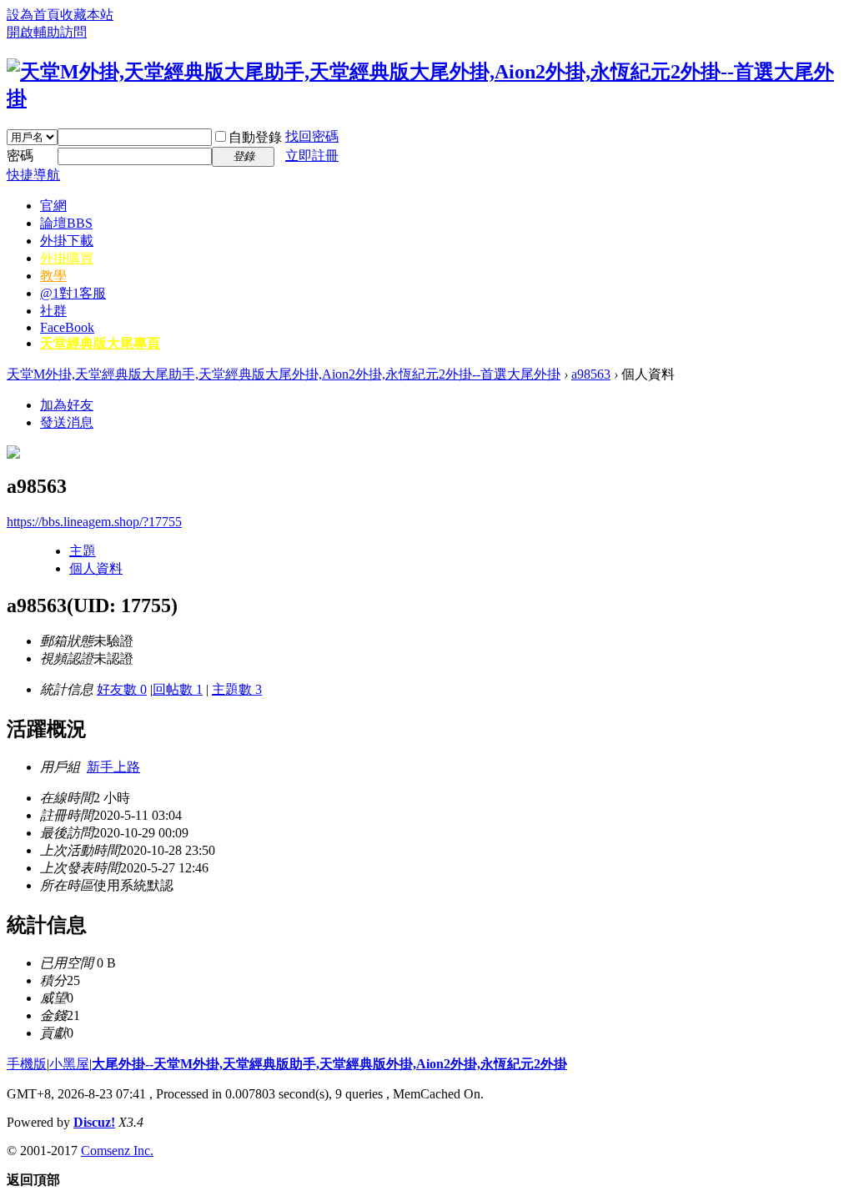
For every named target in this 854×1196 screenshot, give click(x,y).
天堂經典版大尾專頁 (100, 343)
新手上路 (113, 767)
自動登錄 (255, 137)
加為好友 (66, 405)
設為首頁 (33, 15)
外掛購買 (66, 258)
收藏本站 (86, 15)
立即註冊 (312, 155)
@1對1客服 (73, 293)
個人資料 (96, 568)
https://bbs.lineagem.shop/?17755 (94, 522)
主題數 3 (237, 689)
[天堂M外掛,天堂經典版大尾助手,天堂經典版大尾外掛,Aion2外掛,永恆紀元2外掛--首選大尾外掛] (427, 98)
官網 (53, 205)
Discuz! (94, 1122)
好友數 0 (122, 689)
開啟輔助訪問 (47, 32)
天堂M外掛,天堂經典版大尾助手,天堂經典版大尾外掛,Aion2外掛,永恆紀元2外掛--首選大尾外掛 (283, 374)
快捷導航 (33, 175)
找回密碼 (312, 136)
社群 (53, 311)
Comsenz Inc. (117, 1150)
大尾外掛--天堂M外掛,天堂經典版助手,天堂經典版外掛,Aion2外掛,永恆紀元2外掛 (329, 1064)
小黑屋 (69, 1064)
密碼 (20, 155)
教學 (53, 276)
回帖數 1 (178, 689)
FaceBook (67, 327)
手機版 (27, 1064)
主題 (82, 551)
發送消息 (66, 422)
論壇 (66, 223)
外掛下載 (66, 241)
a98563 (590, 374)
